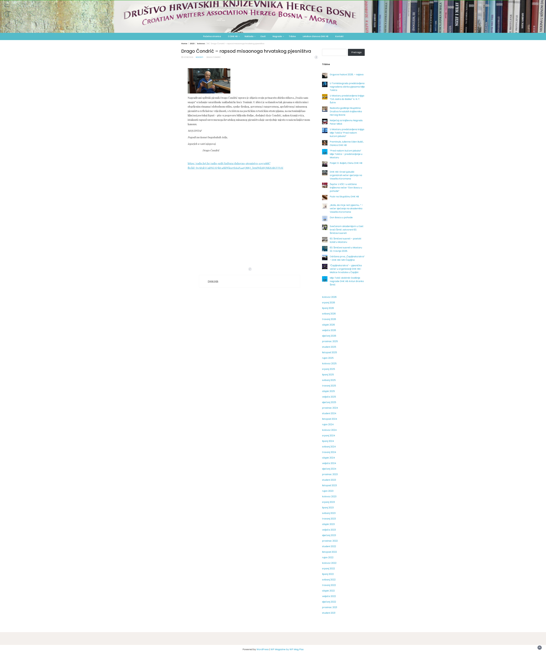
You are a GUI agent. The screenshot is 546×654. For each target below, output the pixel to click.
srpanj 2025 (328, 369)
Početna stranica (212, 36)
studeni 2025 (329, 347)
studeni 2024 (329, 413)
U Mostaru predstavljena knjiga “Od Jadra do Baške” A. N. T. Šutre (347, 99)
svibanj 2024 (329, 446)
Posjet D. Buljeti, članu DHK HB (346, 163)
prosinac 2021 (329, 607)
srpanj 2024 (328, 435)
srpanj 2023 (328, 502)
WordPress (263, 649)
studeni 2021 (328, 613)
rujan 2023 (327, 491)
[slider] (249, 218)
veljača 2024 (329, 463)
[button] (249, 198)
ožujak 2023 (328, 524)
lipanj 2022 (328, 574)
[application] (249, 207)
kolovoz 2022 (329, 563)
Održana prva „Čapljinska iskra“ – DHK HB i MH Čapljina (347, 258)
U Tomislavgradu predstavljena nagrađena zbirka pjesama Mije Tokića (347, 87)
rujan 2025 (328, 358)
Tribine (292, 36)
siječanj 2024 (329, 468)
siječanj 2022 (329, 601)
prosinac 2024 (330, 407)
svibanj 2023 (329, 513)
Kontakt (339, 36)
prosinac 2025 (330, 341)
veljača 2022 (329, 596)
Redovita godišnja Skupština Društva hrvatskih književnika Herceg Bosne (346, 111)
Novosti (199, 57)
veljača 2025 (329, 396)
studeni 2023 (329, 480)
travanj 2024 (329, 452)
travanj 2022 (329, 585)
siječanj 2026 (329, 335)
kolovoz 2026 (329, 297)
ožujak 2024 (328, 457)
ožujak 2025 (328, 391)
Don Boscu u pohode (341, 217)
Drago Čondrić (213, 57)
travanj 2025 (329, 385)
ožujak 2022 (328, 590)
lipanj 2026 (328, 308)
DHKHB (213, 281)
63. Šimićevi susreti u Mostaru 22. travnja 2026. (346, 249)
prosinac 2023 (330, 474)
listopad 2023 (329, 485)
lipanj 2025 (328, 374)
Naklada (249, 36)
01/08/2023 (188, 57)
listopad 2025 (329, 352)
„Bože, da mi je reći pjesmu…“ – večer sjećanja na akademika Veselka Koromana (346, 208)
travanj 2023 (329, 518)
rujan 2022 (327, 557)
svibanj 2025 (329, 380)
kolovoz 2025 (329, 363)
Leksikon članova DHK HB (315, 36)
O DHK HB (233, 36)
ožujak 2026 (328, 324)
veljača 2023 (329, 529)
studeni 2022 (329, 546)
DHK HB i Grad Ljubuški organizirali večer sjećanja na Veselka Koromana (346, 175)
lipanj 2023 (328, 507)
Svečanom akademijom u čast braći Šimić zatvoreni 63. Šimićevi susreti (346, 230)
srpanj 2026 (328, 302)
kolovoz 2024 (329, 430)
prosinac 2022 (330, 540)
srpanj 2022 (328, 568)
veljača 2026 (329, 330)
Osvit (263, 36)
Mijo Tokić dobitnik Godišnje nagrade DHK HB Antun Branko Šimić (347, 281)
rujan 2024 (328, 424)
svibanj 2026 (329, 313)
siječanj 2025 (329, 402)
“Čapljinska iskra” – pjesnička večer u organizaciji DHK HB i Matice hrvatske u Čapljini (346, 269)
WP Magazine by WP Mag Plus (287, 649)
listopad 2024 (329, 419)
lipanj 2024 (328, 441)
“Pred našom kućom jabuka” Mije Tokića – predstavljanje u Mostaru (346, 154)
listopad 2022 (329, 552)
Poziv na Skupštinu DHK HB (344, 196)
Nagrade (277, 36)
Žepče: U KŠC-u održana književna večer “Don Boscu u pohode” (346, 188)
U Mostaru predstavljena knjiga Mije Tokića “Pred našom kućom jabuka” (347, 133)
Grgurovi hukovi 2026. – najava (346, 74)
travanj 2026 (329, 319)
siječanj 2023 (329, 535)
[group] (249, 207)
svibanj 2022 (329, 579)
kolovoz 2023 (329, 496)
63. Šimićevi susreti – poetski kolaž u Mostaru (345, 240)
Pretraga (356, 52)
